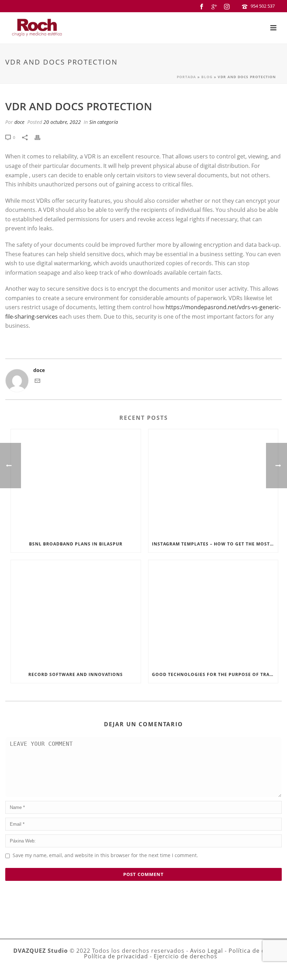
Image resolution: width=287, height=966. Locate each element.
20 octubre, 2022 (62, 122)
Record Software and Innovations (75, 674)
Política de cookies (256, 950)
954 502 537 (263, 6)
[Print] (41, 137)
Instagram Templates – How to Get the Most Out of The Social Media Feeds (215, 544)
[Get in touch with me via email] (37, 381)
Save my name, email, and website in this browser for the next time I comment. (105, 855)
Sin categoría (103, 122)
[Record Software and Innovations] (76, 613)
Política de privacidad (116, 956)
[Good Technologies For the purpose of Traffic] (213, 613)
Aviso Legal (206, 950)
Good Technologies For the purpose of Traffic (215, 674)
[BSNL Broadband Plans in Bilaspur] (76, 482)
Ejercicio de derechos (185, 956)
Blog (206, 76)
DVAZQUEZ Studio (40, 950)
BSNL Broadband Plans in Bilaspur (75, 544)
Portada (186, 76)
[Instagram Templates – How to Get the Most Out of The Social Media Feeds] (213, 482)
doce (19, 122)
